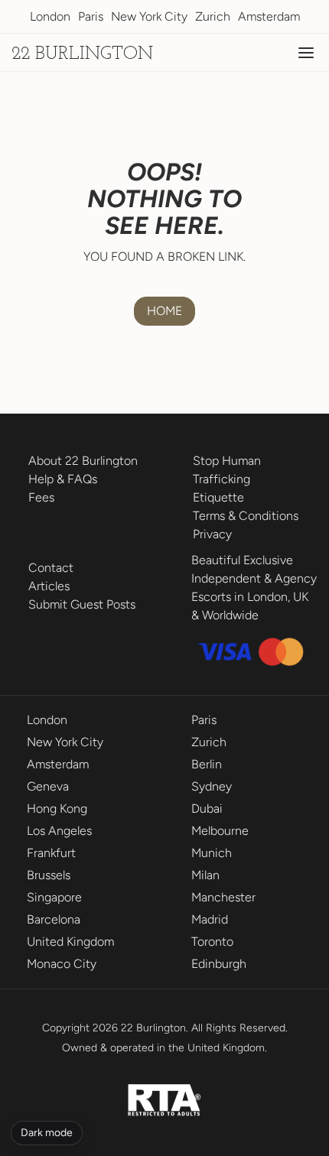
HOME (164, 311)
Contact (50, 567)
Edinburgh (218, 963)
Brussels (48, 875)
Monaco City (61, 963)
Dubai (207, 808)
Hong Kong (57, 808)
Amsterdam (269, 16)
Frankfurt (51, 853)
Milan (205, 875)
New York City (149, 16)
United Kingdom (70, 941)
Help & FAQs (62, 479)
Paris (90, 16)
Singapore (54, 897)
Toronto (212, 941)
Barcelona (53, 919)
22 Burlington (82, 54)
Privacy (212, 534)
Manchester (223, 897)
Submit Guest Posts (81, 604)
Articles (49, 586)
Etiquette (218, 497)
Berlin (206, 764)
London (50, 16)
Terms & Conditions (245, 515)
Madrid (209, 919)
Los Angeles (59, 830)
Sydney (211, 786)
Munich (211, 853)
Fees (41, 497)
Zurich (212, 16)
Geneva (48, 786)
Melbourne (220, 830)
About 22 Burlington (83, 460)
